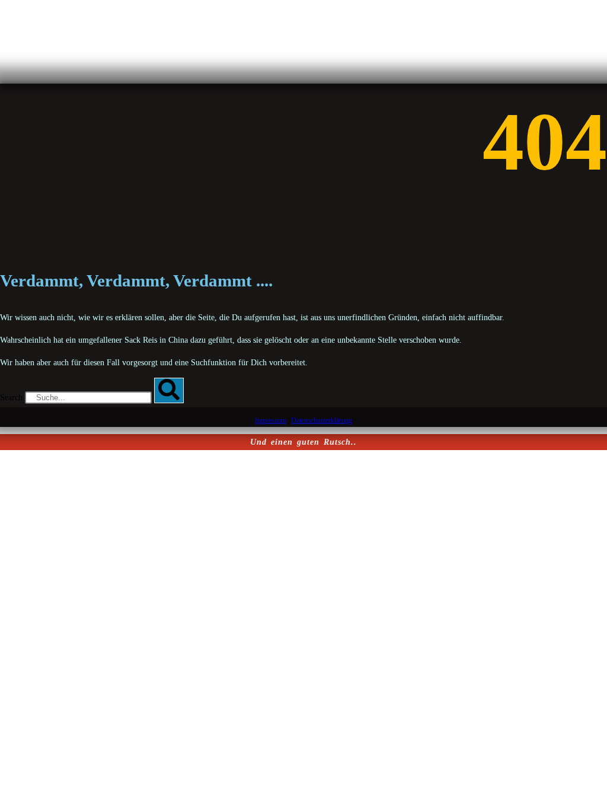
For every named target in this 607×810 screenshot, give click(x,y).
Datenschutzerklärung (321, 420)
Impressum (270, 420)
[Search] (169, 390)
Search (11, 397)
